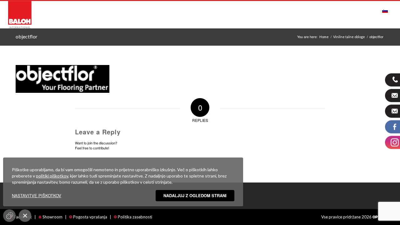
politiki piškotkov (52, 175)
